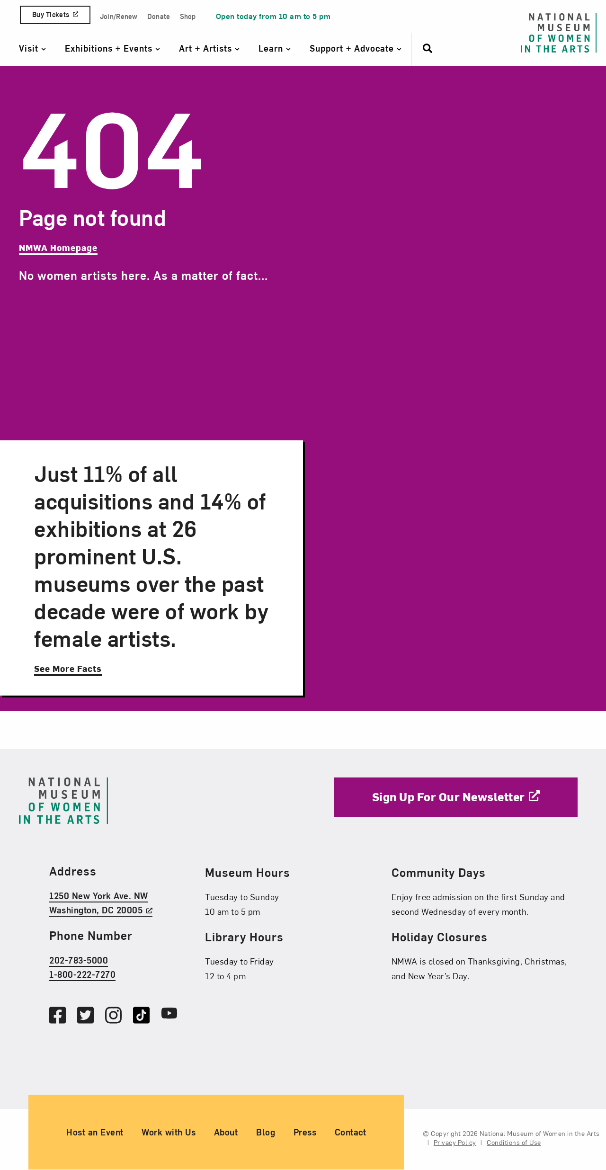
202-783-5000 (78, 960)
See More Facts (68, 668)
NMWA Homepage (58, 247)
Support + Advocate (353, 48)
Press (305, 1132)
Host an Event (95, 1132)
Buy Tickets (50, 14)
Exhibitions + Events (110, 48)
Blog (265, 1132)
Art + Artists (207, 48)
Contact (350, 1132)
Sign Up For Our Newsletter (448, 796)
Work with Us (169, 1132)
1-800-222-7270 (82, 975)
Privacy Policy (455, 1142)
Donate (158, 16)
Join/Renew (119, 16)
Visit (30, 48)
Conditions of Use (514, 1142)
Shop (188, 16)
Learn (272, 48)
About (226, 1132)
